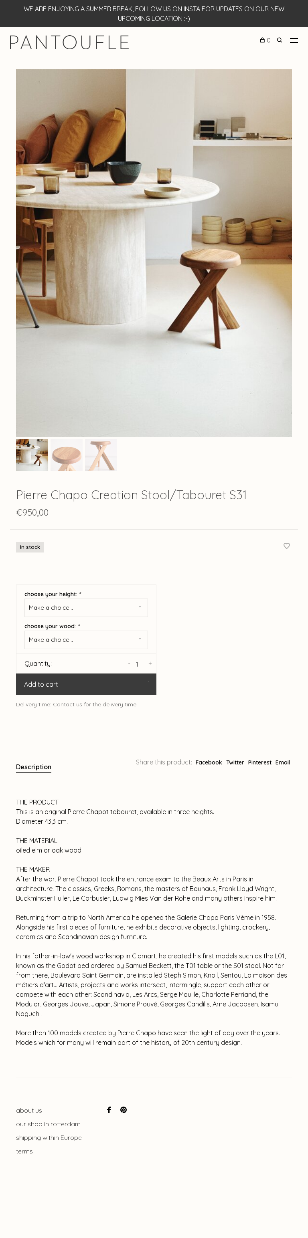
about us (29, 1110)
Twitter (235, 762)
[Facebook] (109, 1110)
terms (24, 1151)
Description (33, 767)
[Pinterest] (123, 1110)
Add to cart (41, 684)
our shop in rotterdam (48, 1124)
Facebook (209, 762)
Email (283, 762)
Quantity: (38, 663)
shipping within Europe (49, 1137)
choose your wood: (51, 626)
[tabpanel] (154, 253)
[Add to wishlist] (287, 546)
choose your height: (52, 594)
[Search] (280, 40)
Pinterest (260, 762)
